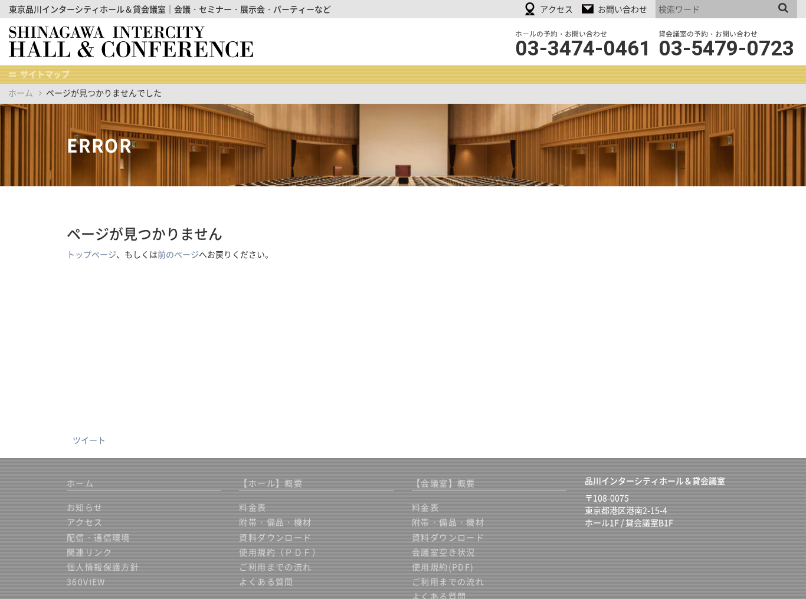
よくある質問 (266, 581)
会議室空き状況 (444, 552)
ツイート (89, 440)
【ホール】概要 (271, 483)
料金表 (252, 507)
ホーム (20, 92)
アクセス (85, 522)
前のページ (178, 254)
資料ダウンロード (275, 537)
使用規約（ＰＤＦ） (280, 552)
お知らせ (85, 507)
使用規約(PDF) (443, 566)
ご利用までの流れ (275, 566)
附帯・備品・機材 (275, 522)
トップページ (91, 254)
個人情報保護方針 (103, 566)
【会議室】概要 (444, 483)
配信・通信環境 (98, 537)
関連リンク (89, 552)
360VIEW (86, 581)
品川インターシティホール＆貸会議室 (139, 42)
